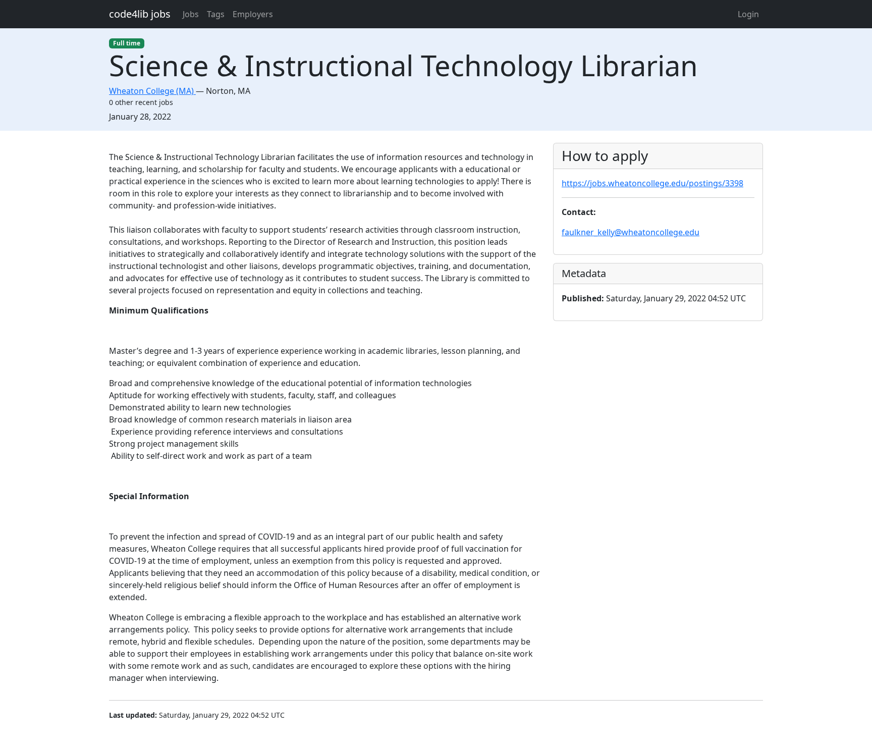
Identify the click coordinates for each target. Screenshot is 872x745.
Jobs (191, 14)
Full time (126, 43)
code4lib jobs (140, 14)
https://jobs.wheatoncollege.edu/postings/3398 (652, 183)
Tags (216, 14)
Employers (253, 14)
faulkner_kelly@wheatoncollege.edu (630, 232)
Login (748, 14)
